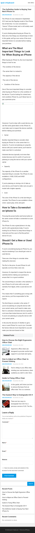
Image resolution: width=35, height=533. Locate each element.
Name (4, 442)
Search (31, 484)
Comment (5, 422)
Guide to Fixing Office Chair (13, 378)
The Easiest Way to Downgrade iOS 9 (17, 395)
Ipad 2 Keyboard (7, 3)
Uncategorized (7, 14)
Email (4, 451)
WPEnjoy (27, 530)
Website (4, 459)
